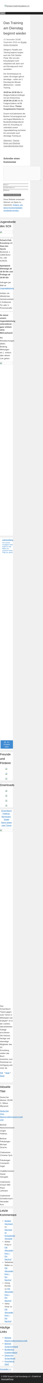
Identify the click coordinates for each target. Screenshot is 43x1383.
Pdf (1, 1073)
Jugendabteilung (7, 288)
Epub (2, 1076)
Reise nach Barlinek (11, 143)
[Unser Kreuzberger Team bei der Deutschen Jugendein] (6, 582)
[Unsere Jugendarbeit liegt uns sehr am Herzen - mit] (11, 647)
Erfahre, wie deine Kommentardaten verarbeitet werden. (13, 208)
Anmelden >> (5, 1369)
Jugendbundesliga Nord (13, 146)
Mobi (7, 1073)
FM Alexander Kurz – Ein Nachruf (9, 1253)
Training (16, 140)
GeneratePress (7, 1379)
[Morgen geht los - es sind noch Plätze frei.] (2, 569)
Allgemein (7, 140)
